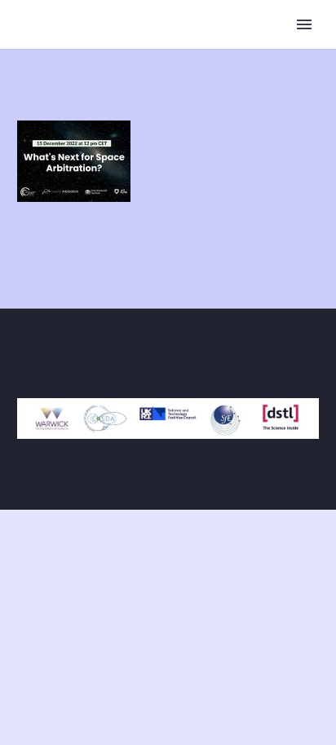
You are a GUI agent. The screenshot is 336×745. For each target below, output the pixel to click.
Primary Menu (304, 24)
